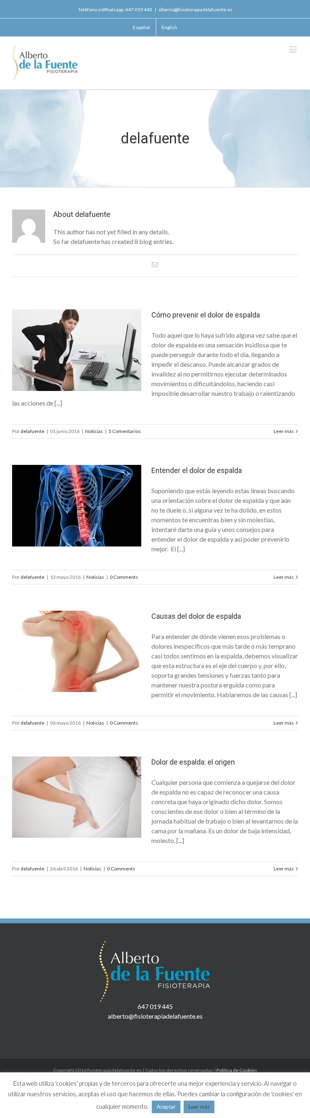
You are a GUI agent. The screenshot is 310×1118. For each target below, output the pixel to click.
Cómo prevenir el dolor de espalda (205, 315)
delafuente (32, 431)
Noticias (94, 431)
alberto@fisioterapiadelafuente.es (195, 9)
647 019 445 (138, 9)
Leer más (284, 431)
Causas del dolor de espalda (196, 616)
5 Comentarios (125, 431)
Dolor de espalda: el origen (193, 762)
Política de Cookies (236, 1070)
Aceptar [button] (166, 1106)
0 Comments (124, 577)
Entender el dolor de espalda (196, 470)
